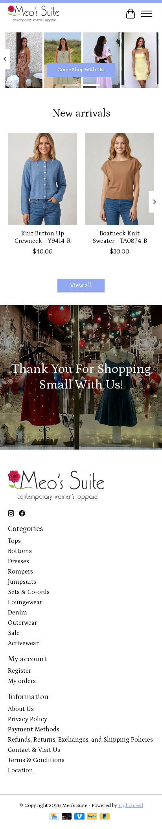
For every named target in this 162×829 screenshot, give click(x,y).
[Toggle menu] (146, 14)
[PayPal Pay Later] (104, 817)
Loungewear (25, 602)
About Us (21, 708)
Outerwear (22, 622)
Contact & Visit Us (34, 749)
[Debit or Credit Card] (67, 817)
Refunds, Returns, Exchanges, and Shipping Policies (80, 739)
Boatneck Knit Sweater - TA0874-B (119, 237)
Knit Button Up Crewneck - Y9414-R (43, 237)
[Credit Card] (54, 817)
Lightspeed (130, 806)
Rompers (20, 571)
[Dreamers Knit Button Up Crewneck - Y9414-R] (42, 179)
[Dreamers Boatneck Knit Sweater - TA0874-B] (119, 179)
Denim (17, 612)
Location (20, 770)
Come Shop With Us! (81, 69)
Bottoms (20, 551)
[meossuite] (33, 14)
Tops (14, 540)
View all (81, 285)
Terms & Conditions (36, 760)
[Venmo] (79, 817)
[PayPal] (92, 817)
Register (19, 670)
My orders (22, 681)
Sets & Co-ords (29, 592)
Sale (14, 633)
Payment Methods (33, 729)
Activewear (23, 643)
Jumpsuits (22, 581)
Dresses (18, 561)
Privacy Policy (27, 719)
